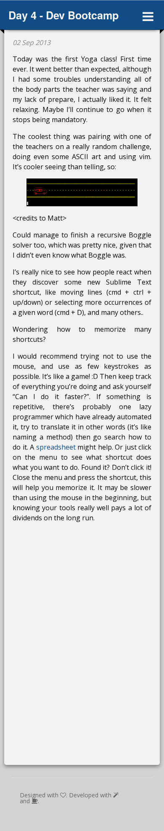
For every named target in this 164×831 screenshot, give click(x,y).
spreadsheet (56, 447)
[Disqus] (82, 649)
